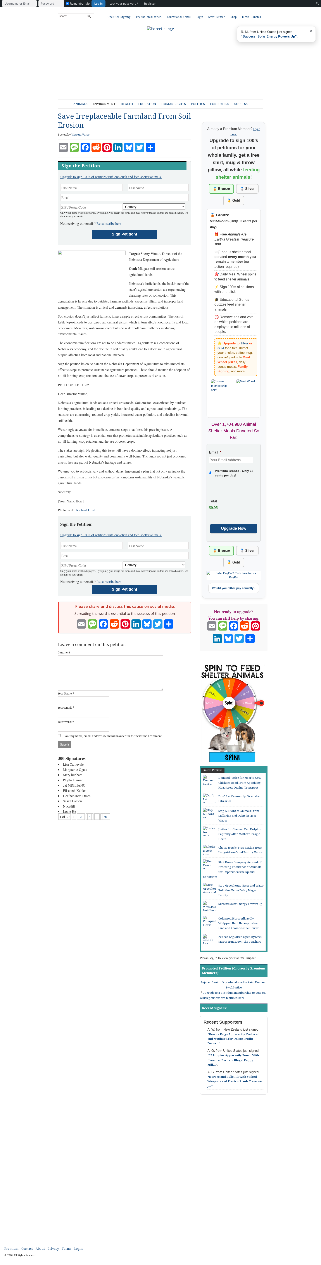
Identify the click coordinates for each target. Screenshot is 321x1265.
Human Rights (173, 104)
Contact (27, 1248)
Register (149, 3)
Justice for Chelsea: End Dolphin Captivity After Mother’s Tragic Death (239, 834)
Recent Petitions (212, 770)
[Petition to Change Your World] (160, 28)
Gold (220, 348)
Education (147, 104)
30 (105, 816)
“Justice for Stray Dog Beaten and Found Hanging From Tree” (273, 36)
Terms (66, 1248)
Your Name (65, 693)
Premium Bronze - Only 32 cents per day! (234, 473)
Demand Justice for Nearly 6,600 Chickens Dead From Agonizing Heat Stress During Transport (239, 782)
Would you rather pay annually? (233, 588)
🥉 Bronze (221, 189)
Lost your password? (123, 3)
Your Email (65, 707)
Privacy (53, 1248)
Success (241, 104)
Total (213, 501)
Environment (104, 104)
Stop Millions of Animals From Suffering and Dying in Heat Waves (238, 815)
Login (199, 17)
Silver (244, 343)
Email (215, 452)
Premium (11, 1248)
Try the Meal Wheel (149, 17)
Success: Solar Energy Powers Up (240, 904)
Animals (80, 104)
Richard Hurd (85, 510)
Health (127, 104)
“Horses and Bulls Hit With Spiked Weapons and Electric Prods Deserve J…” (234, 1081)
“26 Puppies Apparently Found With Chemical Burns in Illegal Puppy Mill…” (233, 1060)
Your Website (66, 722)
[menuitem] (80, 3)
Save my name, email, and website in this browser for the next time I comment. (113, 736)
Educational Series (178, 17)
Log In (98, 3)
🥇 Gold (233, 200)
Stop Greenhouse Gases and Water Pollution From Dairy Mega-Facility (241, 890)
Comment (64, 652)
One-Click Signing (118, 17)
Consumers (219, 104)
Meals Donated (251, 17)
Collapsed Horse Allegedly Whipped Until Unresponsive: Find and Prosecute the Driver (238, 923)
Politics (198, 104)
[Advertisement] (164, 63)
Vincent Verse (80, 134)
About (40, 1248)
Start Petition (216, 17)
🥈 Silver (247, 189)
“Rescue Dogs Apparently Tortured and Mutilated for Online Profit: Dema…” (233, 1039)
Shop (234, 17)
